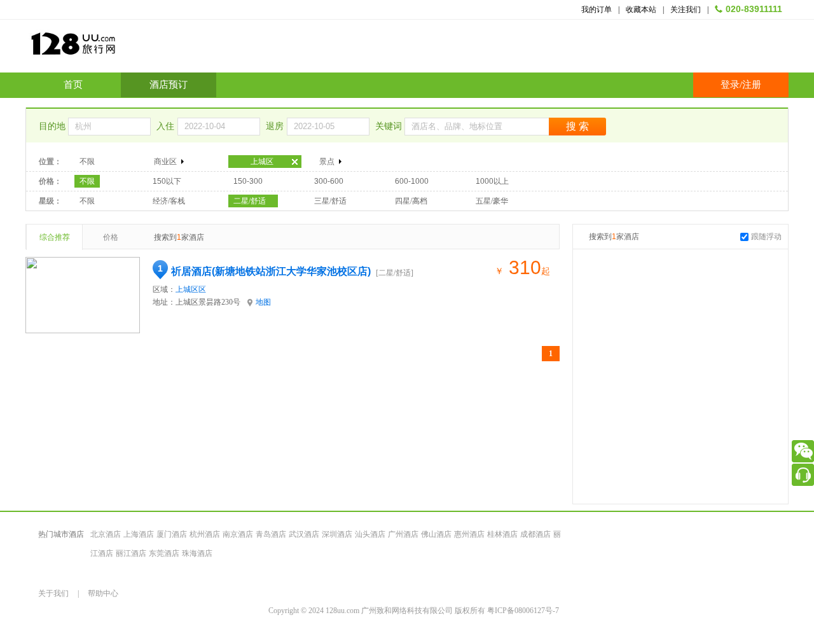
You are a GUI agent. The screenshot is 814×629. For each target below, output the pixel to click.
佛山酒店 (436, 534)
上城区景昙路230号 (208, 302)
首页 (73, 84)
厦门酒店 (171, 534)
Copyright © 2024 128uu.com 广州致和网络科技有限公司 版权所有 (377, 610)
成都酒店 (535, 534)
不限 (87, 161)
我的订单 (596, 9)
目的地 (53, 126)
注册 (751, 84)
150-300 (248, 181)
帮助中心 (103, 593)
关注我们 (685, 9)
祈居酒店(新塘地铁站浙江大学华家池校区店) (271, 271)
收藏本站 (641, 9)
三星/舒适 (330, 201)
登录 (730, 84)
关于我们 (53, 593)
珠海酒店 (197, 553)
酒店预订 (168, 84)
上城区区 (191, 289)
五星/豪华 (492, 201)
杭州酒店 (205, 534)
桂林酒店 (502, 534)
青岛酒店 (271, 534)
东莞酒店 (164, 553)
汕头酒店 (370, 534)
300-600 (328, 181)
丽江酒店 (131, 553)
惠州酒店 (469, 534)
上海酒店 (138, 534)
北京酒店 (105, 534)
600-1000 (412, 181)
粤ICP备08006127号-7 (523, 610)
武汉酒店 (304, 534)
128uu (104, 48)
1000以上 (492, 181)
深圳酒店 (337, 534)
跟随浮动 (766, 236)
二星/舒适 (249, 201)
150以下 (167, 181)
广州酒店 (403, 534)
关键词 (389, 126)
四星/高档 (411, 201)
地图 (263, 302)
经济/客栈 (169, 201)
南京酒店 (238, 534)
